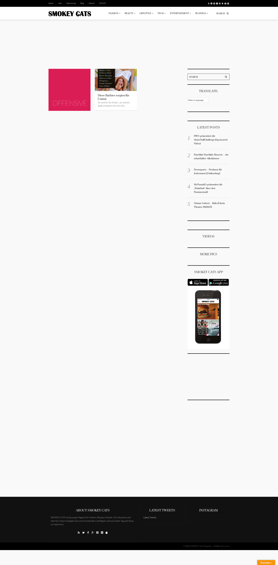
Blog (82, 3)
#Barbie (102, 70)
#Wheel (106, 86)
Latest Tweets (162, 510)
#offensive (103, 78)
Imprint (92, 3)
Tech (161, 13)
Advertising (71, 3)
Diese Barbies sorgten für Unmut (113, 97)
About (51, 3)
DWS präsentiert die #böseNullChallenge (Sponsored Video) (210, 140)
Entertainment (179, 13)
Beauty (129, 13)
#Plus (109, 78)
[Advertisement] (139, 44)
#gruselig (108, 75)
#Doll (109, 73)
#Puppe (102, 83)
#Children (103, 73)
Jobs (60, 3)
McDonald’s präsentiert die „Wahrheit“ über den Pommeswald (208, 188)
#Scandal (108, 83)
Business (200, 13)
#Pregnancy (103, 81)
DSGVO (102, 3)
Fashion (113, 13)
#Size (101, 86)
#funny (101, 75)
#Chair (108, 70)
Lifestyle (145, 13)
